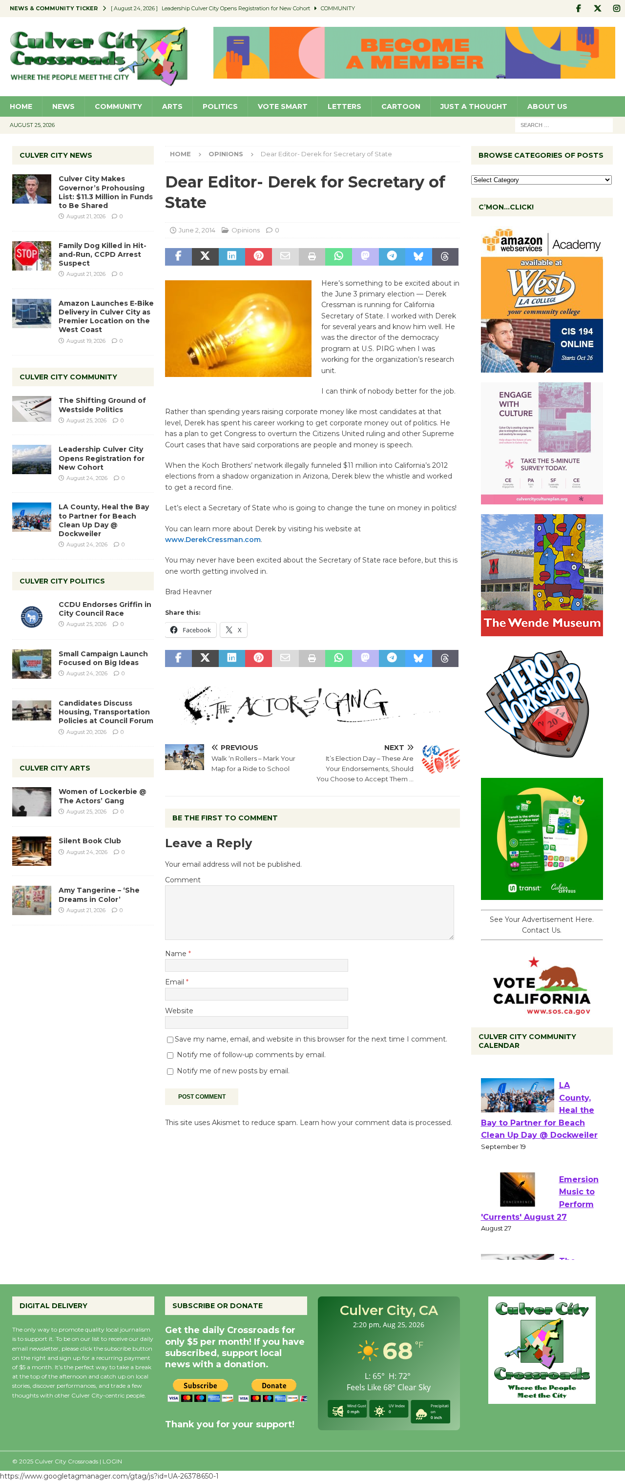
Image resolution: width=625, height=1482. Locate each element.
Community (118, 106)
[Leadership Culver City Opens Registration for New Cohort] (31, 459)
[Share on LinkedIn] (232, 257)
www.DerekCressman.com (213, 539)
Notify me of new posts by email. (233, 1070)
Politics (220, 106)
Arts (172, 106)
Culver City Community (68, 377)
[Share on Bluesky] (418, 257)
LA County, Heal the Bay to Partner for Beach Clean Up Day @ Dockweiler (104, 520)
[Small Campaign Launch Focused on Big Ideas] (31, 664)
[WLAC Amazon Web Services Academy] (542, 367)
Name (176, 953)
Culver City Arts (55, 768)
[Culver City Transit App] (542, 894)
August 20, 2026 (86, 732)
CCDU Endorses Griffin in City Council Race (105, 609)
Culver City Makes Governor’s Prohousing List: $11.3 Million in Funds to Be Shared (106, 192)
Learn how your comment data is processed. (376, 1122)
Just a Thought (473, 106)
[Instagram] (616, 8)
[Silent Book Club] (31, 851)
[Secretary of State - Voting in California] (542, 1009)
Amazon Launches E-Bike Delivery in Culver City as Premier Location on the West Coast (106, 316)
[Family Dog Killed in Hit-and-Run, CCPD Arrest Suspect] (31, 256)
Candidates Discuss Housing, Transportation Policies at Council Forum (106, 712)
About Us (547, 106)
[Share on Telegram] (392, 257)
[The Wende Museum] (542, 630)
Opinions (245, 230)
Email (175, 982)
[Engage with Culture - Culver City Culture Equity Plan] (542, 499)
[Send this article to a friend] (285, 257)
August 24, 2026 (86, 478)
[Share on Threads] (445, 257)
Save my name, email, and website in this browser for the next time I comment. (311, 1039)
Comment (183, 880)
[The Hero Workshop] (542, 762)
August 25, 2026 (86, 420)
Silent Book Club (90, 840)
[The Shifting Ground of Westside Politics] (31, 409)
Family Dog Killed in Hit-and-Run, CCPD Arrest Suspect (102, 254)
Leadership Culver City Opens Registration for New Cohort (102, 458)
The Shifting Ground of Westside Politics (102, 405)
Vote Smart (283, 106)
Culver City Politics (62, 581)
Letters (344, 106)
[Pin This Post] (258, 257)
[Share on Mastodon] (365, 257)
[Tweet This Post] (205, 257)
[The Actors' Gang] (312, 719)
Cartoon (400, 106)
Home (21, 106)
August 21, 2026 (85, 216)
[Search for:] (564, 124)
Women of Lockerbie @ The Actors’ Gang (102, 796)
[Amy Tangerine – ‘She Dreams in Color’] (31, 900)
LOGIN (112, 1461)
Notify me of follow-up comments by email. (251, 1054)
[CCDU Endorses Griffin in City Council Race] (31, 614)
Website (179, 1010)
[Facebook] (578, 8)
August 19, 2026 (85, 340)
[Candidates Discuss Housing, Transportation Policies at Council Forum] (31, 713)
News (63, 106)
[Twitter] (597, 8)
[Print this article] (312, 257)
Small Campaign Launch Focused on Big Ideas (103, 658)
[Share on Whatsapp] (338, 257)
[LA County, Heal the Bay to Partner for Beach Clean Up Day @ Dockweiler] (31, 517)
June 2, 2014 (197, 230)
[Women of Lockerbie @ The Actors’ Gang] (31, 801)
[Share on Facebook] (178, 257)
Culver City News (56, 155)
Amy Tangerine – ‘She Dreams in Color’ (99, 894)
